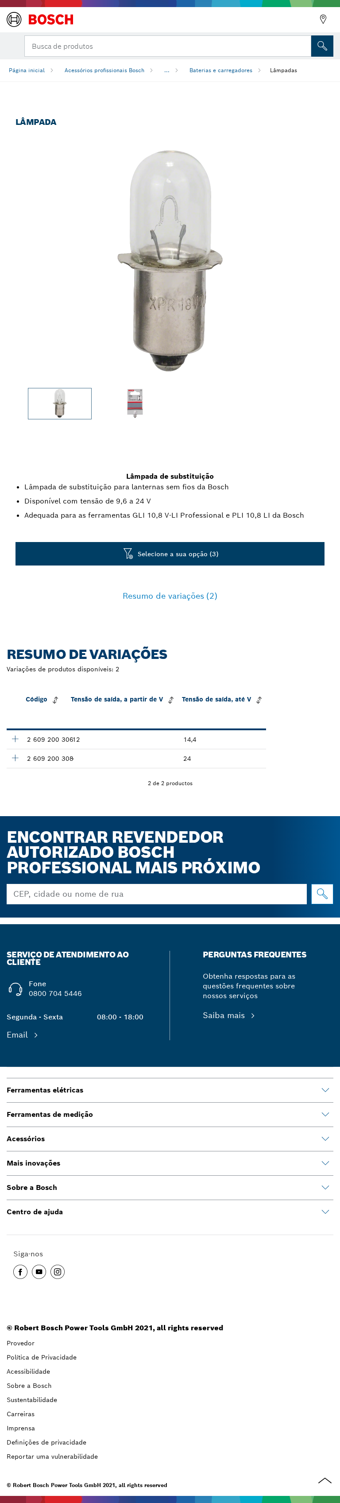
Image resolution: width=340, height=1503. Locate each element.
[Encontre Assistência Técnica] (323, 19)
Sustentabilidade (32, 1400)
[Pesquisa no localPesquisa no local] (322, 46)
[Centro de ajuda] (325, 1212)
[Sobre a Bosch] (325, 1187)
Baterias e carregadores (220, 70)
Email (19, 1035)
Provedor (21, 1343)
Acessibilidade (28, 1371)
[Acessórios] (325, 1139)
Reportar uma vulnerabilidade (52, 1456)
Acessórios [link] (26, 1138)
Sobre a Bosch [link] (32, 1187)
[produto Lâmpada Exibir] (15, 739)
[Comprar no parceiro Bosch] (322, 894)
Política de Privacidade (42, 1357)
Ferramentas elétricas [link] (45, 1090)
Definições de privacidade (46, 1442)
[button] (20, 1272)
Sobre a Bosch (29, 1386)
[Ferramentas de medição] (325, 1114)
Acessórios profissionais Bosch (104, 70)
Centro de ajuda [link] (35, 1211)
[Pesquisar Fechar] (304, 45)
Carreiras (21, 1414)
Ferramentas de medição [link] (50, 1114)
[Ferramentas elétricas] (325, 1090)
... (167, 70)
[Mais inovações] (325, 1163)
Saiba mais (225, 1015)
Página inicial (27, 70)
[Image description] (59, 403)
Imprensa (21, 1428)
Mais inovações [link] (33, 1163)
